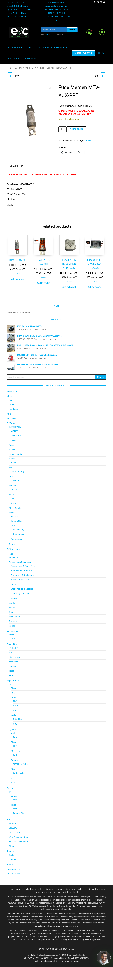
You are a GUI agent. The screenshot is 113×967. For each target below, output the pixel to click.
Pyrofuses (13, 409)
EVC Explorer (15, 832)
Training (10, 851)
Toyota (12, 544)
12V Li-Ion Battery (21, 764)
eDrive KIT (13, 648)
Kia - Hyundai (15, 657)
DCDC (16, 706)
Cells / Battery (17, 471)
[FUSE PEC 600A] (103, 75)
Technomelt (14, 616)
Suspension (16, 539)
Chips (9, 396)
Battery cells (19, 773)
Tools (9, 819)
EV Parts (18, 68)
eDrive (12, 449)
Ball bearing (18, 529)
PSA (11, 476)
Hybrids (12, 729)
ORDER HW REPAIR (83, 53)
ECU (9, 414)
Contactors (16, 435)
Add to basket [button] (18, 279)
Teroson (13, 621)
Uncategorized (13, 873)
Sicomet (13, 607)
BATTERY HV (30, 68)
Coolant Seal (19, 534)
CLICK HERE (85, 114)
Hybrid (14, 462)
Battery (14, 431)
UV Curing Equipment (21, 593)
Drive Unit (17, 719)
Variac (12, 626)
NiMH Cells (16, 480)
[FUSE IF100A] (10, 75)
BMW (13, 688)
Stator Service (15, 508)
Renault (12, 485)
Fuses (41, 68)
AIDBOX (12, 823)
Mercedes (13, 662)
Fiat (10, 652)
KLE (15, 746)
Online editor (13, 631)
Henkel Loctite (15, 454)
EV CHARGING (13, 418)
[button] (49, 88)
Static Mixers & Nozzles (22, 589)
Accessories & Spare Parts (23, 566)
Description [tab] (16, 166)
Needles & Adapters (20, 580)
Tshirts (10, 864)
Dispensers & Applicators (22, 575)
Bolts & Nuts (17, 521)
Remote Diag (19, 813)
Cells (13, 503)
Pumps (14, 584)
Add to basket (76, 129)
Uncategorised (13, 869)
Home (10, 68)
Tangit (12, 612)
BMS (13, 498)
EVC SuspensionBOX (18, 841)
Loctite (12, 603)
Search (72, 30)
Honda (12, 459)
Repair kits (12, 644)
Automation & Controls (21, 570)
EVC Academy (13, 549)
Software (11, 788)
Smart (11, 494)
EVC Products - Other (18, 837)
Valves (14, 598)
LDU (13, 525)
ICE (10, 778)
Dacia (11, 445)
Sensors (15, 489)
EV (10, 684)
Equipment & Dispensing (20, 562)
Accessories (12, 391)
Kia (10, 467)
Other (11, 404)
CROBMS (13, 828)
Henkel (10, 554)
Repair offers (13, 680)
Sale (46, 34)
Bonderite (13, 557)
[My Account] (102, 32)
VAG (11, 675)
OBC (15, 710)
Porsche (15, 760)
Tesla (11, 512)
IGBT (11, 400)
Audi (13, 733)
